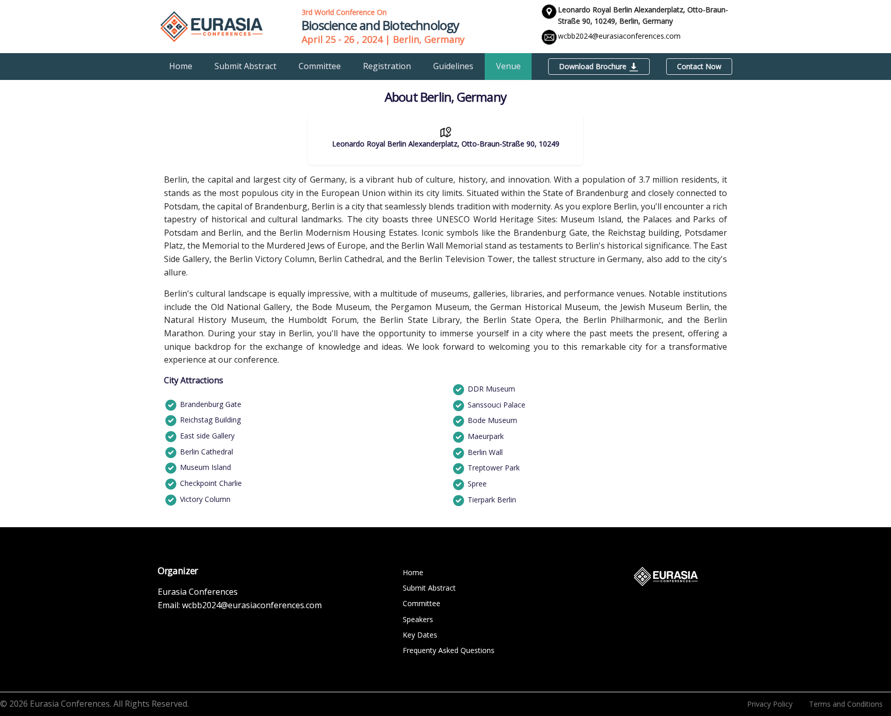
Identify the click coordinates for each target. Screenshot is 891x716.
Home (180, 66)
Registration (387, 66)
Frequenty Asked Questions (448, 650)
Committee (320, 66)
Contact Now (699, 66)
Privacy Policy (770, 704)
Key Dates (420, 635)
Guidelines (453, 66)
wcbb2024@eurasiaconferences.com (619, 36)
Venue (508, 66)
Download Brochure (594, 66)
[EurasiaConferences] (212, 25)
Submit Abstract (245, 66)
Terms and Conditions (846, 704)
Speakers (418, 619)
